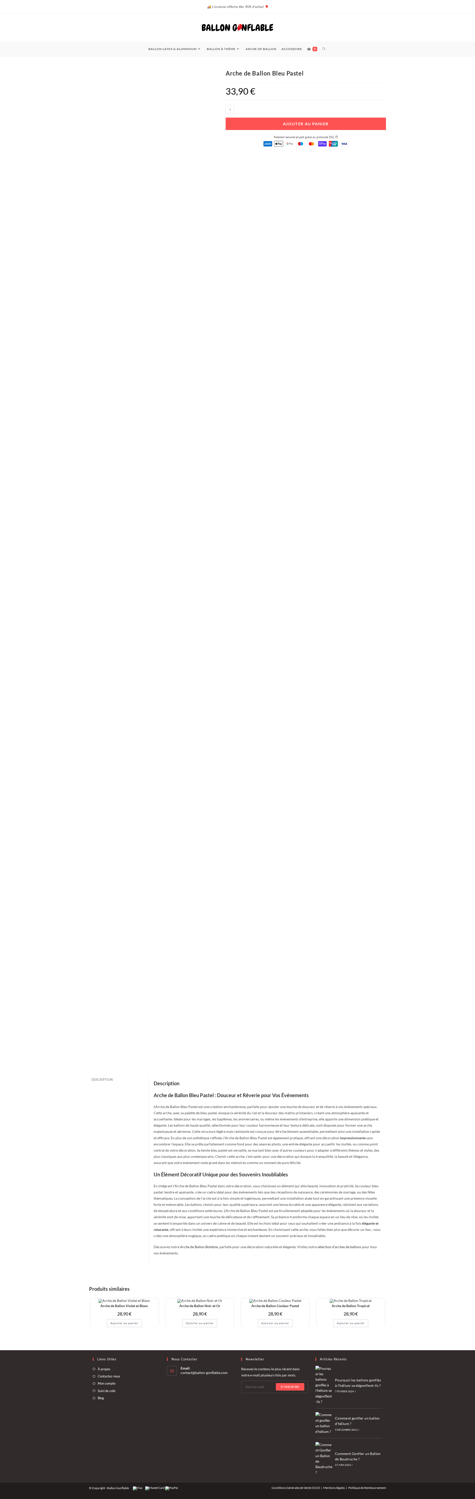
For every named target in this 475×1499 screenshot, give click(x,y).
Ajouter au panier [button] (124, 1323)
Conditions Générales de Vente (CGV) (296, 1488)
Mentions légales (334, 1488)
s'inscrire (290, 1387)
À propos (104, 1369)
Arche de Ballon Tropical (351, 1306)
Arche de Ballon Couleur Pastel (275, 1306)
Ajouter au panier (306, 123)
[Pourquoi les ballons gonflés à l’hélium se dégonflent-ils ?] (323, 1385)
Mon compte (107, 1383)
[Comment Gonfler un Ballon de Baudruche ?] (323, 1458)
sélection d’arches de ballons (339, 1247)
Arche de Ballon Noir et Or (199, 1306)
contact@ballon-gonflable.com (204, 1372)
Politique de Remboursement (367, 1488)
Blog (101, 1398)
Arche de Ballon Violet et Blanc (124, 1306)
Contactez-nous (109, 1376)
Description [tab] (102, 1080)
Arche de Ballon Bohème (199, 1247)
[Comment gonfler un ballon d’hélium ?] (323, 1423)
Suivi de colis (107, 1391)
